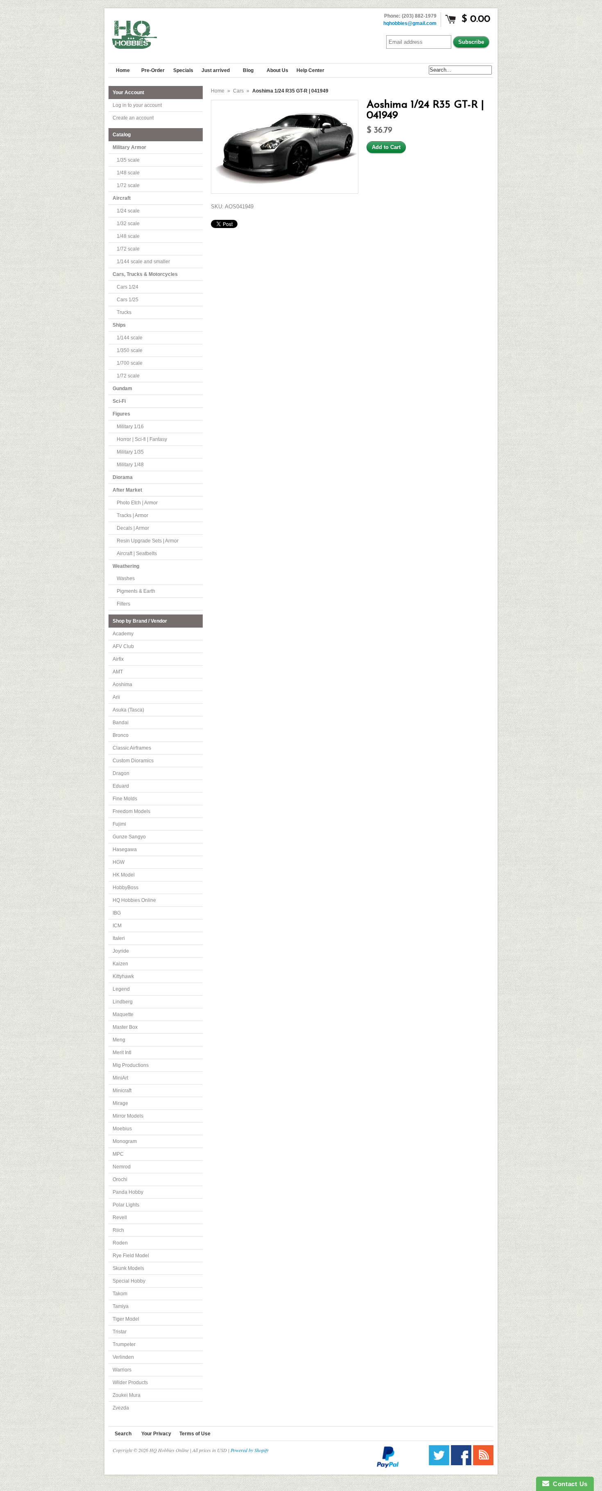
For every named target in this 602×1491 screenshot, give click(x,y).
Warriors (122, 1370)
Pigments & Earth (136, 591)
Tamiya (121, 1306)
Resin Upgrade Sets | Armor (148, 541)
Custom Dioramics (133, 761)
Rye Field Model (131, 1255)
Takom (120, 1294)
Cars (238, 91)
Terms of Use (194, 1434)
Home (217, 91)
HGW (118, 862)
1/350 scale (130, 350)
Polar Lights (126, 1205)
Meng (119, 1040)
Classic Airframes (132, 748)
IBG (117, 913)
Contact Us (568, 1483)
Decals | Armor (133, 528)
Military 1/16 (130, 426)
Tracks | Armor (132, 515)
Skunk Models (128, 1268)
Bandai (121, 722)
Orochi (120, 1179)
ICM (117, 925)
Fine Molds (125, 799)
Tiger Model (126, 1319)
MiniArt (120, 1078)
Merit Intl (122, 1052)
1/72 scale (128, 185)
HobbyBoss (125, 887)
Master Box (125, 1027)
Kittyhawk (123, 976)
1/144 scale (130, 338)
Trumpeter (124, 1344)
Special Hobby (129, 1281)
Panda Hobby (128, 1192)
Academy (123, 634)
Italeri (119, 938)
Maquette (123, 1014)
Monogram (125, 1141)
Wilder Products (130, 1382)
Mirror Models (128, 1116)
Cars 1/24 (127, 287)
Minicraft (122, 1090)
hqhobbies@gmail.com (410, 23)
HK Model (124, 875)
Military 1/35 (130, 452)
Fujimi (119, 824)
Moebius (122, 1129)
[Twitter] (439, 1463)
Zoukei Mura (126, 1395)
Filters (123, 604)
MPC (118, 1154)
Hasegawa (125, 849)
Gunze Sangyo (129, 837)
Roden (120, 1243)
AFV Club (123, 646)
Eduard (121, 786)
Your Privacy (156, 1434)
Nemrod (122, 1167)
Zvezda (121, 1408)
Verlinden (123, 1357)
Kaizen (120, 964)
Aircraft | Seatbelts (137, 553)
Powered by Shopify (250, 1450)
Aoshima (122, 684)
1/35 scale (128, 160)
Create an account (133, 118)
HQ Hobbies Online (134, 900)
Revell (120, 1217)
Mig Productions (131, 1065)
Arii (116, 697)
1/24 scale (128, 211)
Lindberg (123, 1002)
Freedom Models (131, 811)
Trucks (124, 312)
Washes (126, 578)
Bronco (121, 735)
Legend (121, 989)
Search (123, 1434)
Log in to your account (137, 105)
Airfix (118, 659)
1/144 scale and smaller (143, 261)
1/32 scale (128, 223)
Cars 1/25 (127, 300)
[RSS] (483, 1463)
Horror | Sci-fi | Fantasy (142, 439)
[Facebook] (461, 1463)
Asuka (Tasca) (128, 710)
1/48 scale (128, 173)
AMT (118, 672)
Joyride (121, 951)
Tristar (120, 1332)
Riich (118, 1230)
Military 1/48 (130, 465)
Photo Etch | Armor (137, 503)
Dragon (121, 773)
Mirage (120, 1103)
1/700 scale (130, 363)
